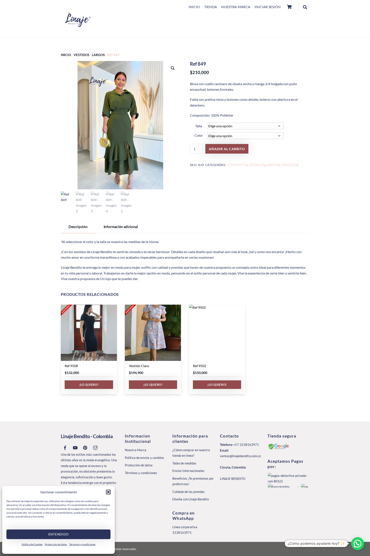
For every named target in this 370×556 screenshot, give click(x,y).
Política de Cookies (32, 544)
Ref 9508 (71, 366)
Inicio (194, 7)
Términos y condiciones (82, 544)
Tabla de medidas (184, 463)
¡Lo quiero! (89, 384)
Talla (198, 126)
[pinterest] (85, 447)
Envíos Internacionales (188, 471)
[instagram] (95, 447)
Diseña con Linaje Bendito (190, 499)
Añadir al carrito (227, 149)
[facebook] (65, 447)
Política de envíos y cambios (144, 458)
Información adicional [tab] (121, 226)
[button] (108, 492)
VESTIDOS (81, 55)
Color (198, 135)
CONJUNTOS (237, 165)
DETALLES (257, 165)
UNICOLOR (290, 165)
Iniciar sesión (267, 7)
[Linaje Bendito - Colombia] (77, 33)
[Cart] (289, 7)
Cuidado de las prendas (188, 492)
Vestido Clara (139, 366)
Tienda (210, 7)
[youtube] (75, 447)
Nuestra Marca (235, 7)
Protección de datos (56, 544)
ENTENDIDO (58, 534)
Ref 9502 (199, 366)
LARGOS (98, 55)
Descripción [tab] (78, 226)
